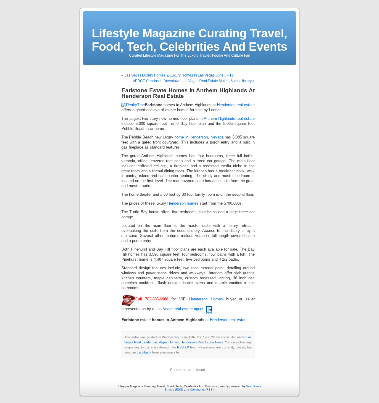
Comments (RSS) (201, 389)
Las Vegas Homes (165, 342)
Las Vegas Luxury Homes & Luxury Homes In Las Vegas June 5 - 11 (178, 75)
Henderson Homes (206, 299)
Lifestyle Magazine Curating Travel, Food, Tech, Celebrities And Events (189, 40)
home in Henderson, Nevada (198, 137)
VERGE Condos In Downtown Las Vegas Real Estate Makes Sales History (192, 81)
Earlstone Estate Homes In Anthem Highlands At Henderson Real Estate (188, 93)
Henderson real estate (236, 105)
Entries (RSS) (174, 389)
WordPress (253, 386)
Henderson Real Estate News (202, 342)
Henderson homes (182, 203)
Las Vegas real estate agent (179, 309)
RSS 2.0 (183, 347)
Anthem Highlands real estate (229, 119)
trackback (144, 352)
